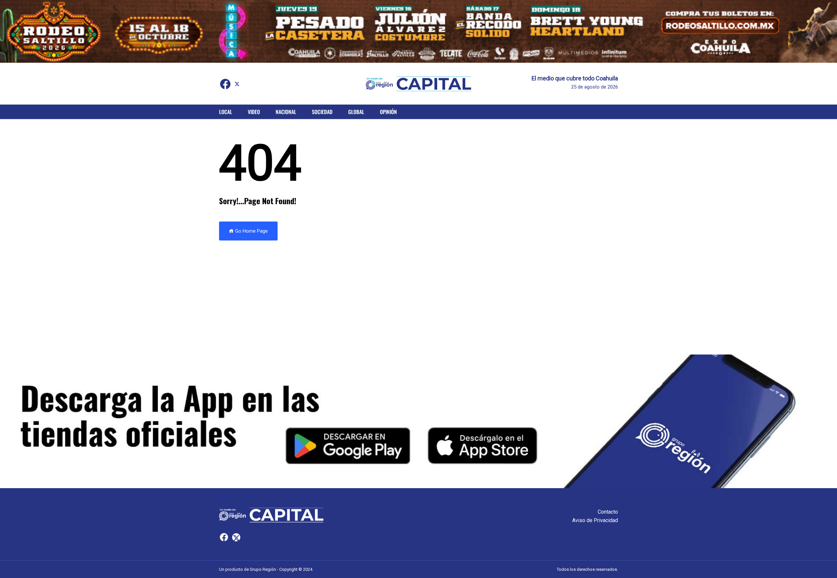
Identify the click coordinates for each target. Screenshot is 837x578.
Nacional (286, 112)
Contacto (608, 512)
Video (254, 112)
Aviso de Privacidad (595, 520)
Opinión (388, 112)
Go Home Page (251, 231)
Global (356, 112)
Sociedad (322, 112)
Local (225, 112)
